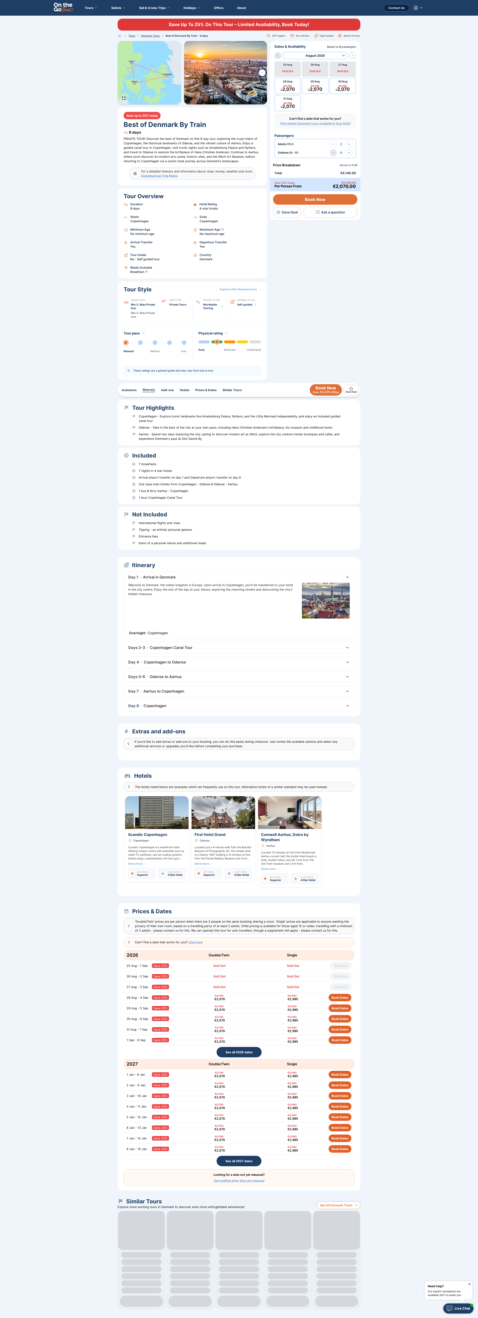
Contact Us (396, 8)
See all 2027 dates (239, 1161)
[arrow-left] (277, 55)
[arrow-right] (352, 55)
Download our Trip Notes (159, 176)
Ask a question (333, 212)
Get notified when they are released (239, 1180)
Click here (195, 942)
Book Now (315, 199)
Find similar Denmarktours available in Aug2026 (315, 123)
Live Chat (462, 1308)
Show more (135, 863)
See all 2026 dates (239, 1052)
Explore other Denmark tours (238, 289)
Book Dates (340, 997)
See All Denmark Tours (336, 1205)
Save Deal (290, 212)
